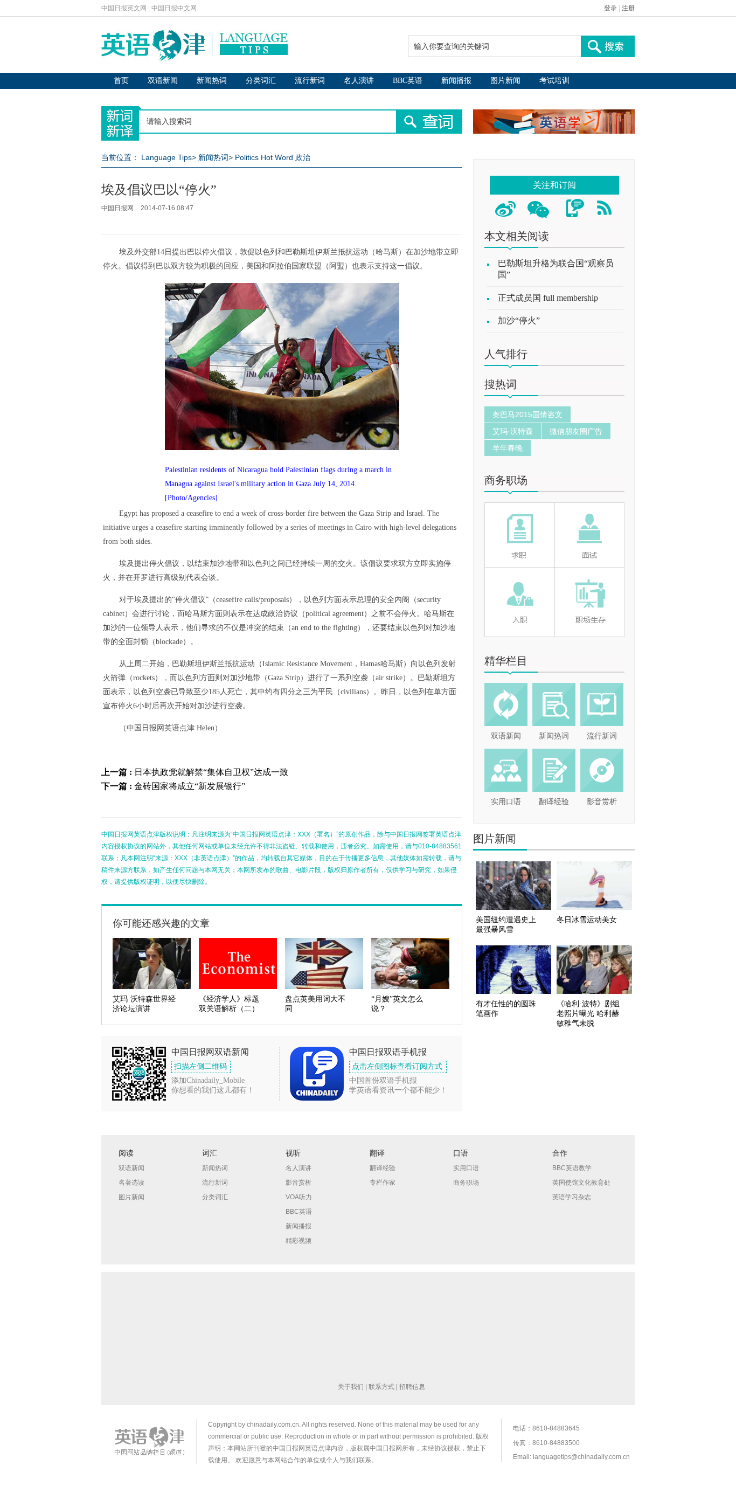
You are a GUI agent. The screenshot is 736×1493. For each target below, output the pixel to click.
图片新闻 (505, 81)
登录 (610, 8)
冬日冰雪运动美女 (587, 920)
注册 (628, 8)
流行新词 (310, 81)
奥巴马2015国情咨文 (527, 414)
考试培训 (554, 81)
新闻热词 (212, 81)
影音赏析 (602, 802)
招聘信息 (412, 1387)
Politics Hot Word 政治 (272, 157)
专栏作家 (382, 1182)
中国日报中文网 (174, 8)
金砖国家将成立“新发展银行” (189, 786)
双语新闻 (163, 81)
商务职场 (505, 480)
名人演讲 (359, 81)
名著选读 (131, 1182)
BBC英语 (407, 81)
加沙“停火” (519, 320)
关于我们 (351, 1387)
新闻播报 (456, 81)
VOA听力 (299, 1197)
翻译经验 (554, 802)
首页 (121, 81)
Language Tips (166, 157)
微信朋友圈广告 (576, 431)
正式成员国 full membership (548, 297)
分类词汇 (261, 81)
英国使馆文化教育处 (581, 1182)
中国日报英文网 (124, 8)
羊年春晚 (507, 448)
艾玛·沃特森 (512, 431)
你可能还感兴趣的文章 (161, 923)
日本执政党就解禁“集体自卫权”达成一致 (211, 772)
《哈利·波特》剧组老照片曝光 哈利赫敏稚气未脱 (588, 1013)
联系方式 (381, 1387)
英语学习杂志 (571, 1197)
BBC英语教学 (572, 1168)
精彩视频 (298, 1241)
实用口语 (506, 802)
